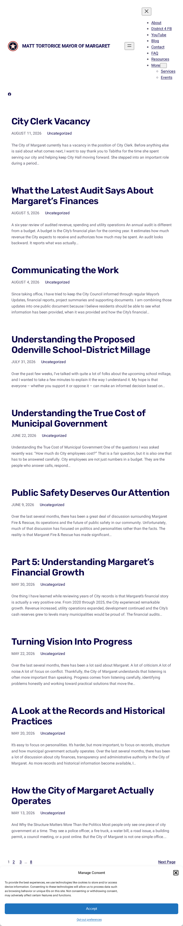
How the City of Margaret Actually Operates (82, 795)
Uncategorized (59, 133)
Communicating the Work (65, 270)
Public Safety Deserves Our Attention (90, 493)
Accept (91, 909)
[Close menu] (146, 11)
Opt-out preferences (89, 919)
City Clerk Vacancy (50, 121)
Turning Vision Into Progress (71, 642)
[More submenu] (163, 65)
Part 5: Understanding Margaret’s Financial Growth (82, 567)
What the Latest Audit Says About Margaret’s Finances (82, 195)
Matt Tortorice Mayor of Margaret (66, 46)
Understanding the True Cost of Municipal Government (78, 418)
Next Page (166, 862)
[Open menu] (129, 46)
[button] (175, 872)
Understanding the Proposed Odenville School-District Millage (80, 344)
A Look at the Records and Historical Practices (88, 716)
